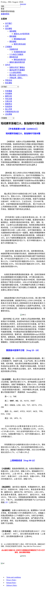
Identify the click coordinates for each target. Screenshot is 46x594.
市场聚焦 (8, 93)
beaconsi (23, 4)
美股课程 (12, 31)
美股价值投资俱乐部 (17, 62)
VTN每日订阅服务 (16, 54)
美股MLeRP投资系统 (21, 34)
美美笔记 (8, 104)
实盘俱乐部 (13, 49)
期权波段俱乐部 (20, 60)
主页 (7, 26)
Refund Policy (11, 583)
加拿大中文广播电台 (17, 67)
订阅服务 (8, 47)
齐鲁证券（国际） (16, 78)
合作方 (7, 65)
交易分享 (8, 101)
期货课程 (12, 41)
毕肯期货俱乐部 (20, 52)
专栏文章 (8, 99)
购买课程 (8, 83)
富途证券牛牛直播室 (17, 70)
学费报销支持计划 (12, 112)
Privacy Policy (11, 580)
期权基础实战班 (20, 39)
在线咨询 (8, 106)
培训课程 (8, 29)
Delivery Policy (11, 585)
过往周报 (8, 114)
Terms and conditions (13, 577)
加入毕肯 (8, 109)
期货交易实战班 (20, 44)
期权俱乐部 (13, 57)
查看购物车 (5, 14)
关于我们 (8, 23)
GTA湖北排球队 (15, 72)
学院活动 (8, 80)
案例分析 (8, 96)
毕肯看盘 (8, 91)
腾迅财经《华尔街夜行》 (18, 75)
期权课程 (12, 36)
